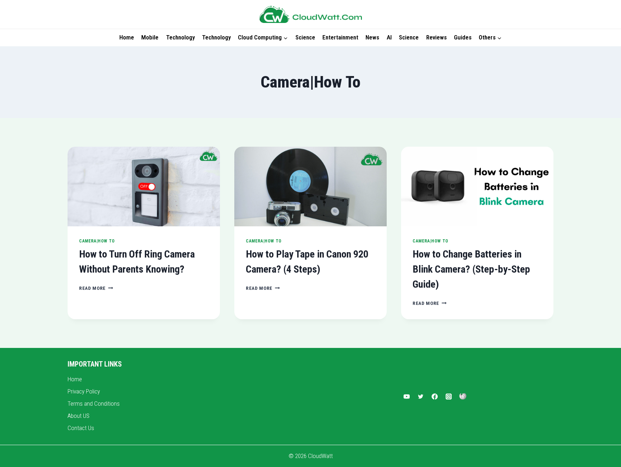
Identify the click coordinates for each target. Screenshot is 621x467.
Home (126, 37)
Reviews (436, 37)
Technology (180, 37)
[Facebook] (435, 396)
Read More (96, 288)
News (372, 37)
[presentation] (144, 187)
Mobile (149, 37)
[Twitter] (420, 396)
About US (78, 415)
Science (305, 37)
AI (389, 37)
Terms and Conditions (94, 403)
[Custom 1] (463, 396)
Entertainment (340, 37)
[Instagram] (449, 396)
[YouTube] (406, 396)
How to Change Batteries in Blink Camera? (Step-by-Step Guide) (471, 269)
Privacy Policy (84, 391)
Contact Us (81, 427)
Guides (463, 37)
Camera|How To (97, 241)
